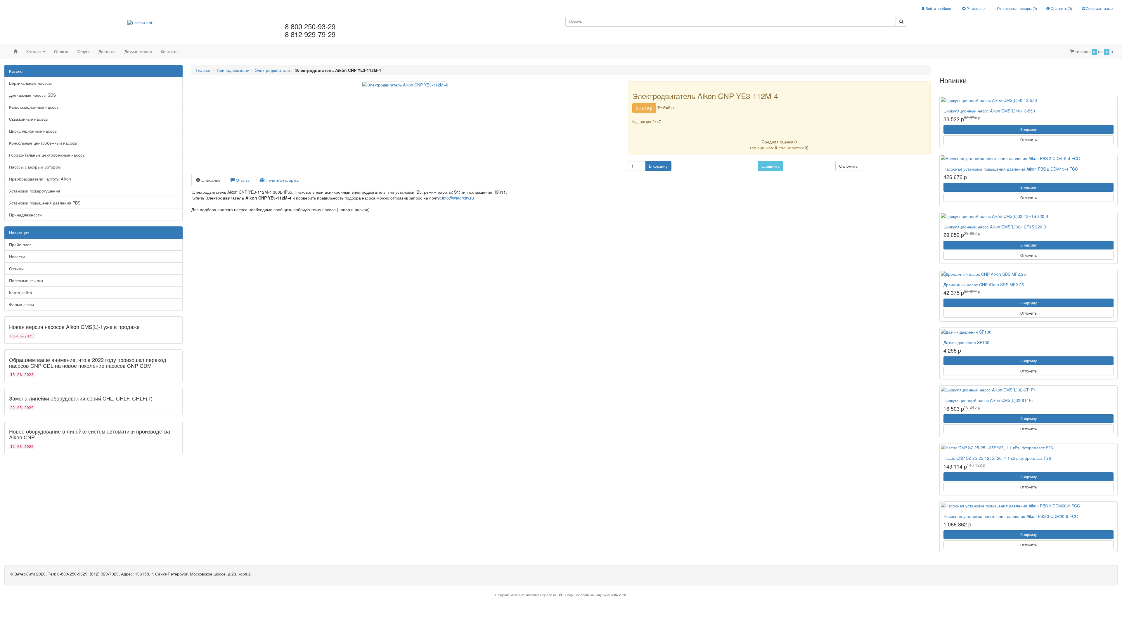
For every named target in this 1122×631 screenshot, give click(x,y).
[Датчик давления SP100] (1028, 332)
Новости (17, 256)
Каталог (34, 51)
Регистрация (977, 8)
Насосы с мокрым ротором (35, 167)
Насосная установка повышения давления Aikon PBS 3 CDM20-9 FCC (1010, 516)
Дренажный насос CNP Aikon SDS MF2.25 (983, 284)
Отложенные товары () (1017, 8)
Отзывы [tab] (242, 180)
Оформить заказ (1099, 8)
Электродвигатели (272, 70)
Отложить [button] (848, 166)
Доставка (107, 51)
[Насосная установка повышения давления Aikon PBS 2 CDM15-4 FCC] (1028, 158)
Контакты (169, 51)
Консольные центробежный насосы (43, 143)
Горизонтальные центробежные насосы (47, 155)
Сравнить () (1061, 8)
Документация (138, 51)
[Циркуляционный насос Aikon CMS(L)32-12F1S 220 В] (1028, 216)
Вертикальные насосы (30, 83)
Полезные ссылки (26, 280)
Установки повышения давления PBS (44, 203)
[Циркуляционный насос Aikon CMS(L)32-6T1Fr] (1028, 390)
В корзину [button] (658, 166)
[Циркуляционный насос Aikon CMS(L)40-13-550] (1028, 100)
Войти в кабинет (939, 8)
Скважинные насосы (28, 119)
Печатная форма (281, 180)
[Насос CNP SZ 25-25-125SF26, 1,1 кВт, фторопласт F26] (1028, 447)
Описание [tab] (210, 180)
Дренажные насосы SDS (32, 95)
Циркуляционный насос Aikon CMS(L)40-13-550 (989, 111)
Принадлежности (25, 215)
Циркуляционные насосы (33, 131)
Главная (204, 70)
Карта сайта (20, 292)
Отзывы (16, 268)
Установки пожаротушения (34, 191)
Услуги (83, 51)
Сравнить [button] (770, 166)
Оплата (61, 51)
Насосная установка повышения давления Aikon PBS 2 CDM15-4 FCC (1010, 169)
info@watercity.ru (458, 198)
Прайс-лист (20, 244)
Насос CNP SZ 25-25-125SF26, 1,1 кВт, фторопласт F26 (997, 458)
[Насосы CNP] (140, 21)
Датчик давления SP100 (966, 342)
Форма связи (21, 304)
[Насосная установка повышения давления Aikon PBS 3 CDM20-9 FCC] (1028, 506)
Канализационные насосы (34, 107)
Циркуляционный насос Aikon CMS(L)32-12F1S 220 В (994, 227)
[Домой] (15, 51)
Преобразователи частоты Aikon (40, 179)
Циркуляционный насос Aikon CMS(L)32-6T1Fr (988, 400)
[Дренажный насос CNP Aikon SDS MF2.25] (1028, 274)
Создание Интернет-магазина (517, 594)
